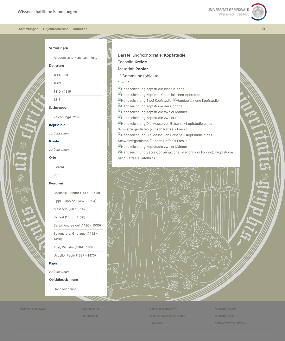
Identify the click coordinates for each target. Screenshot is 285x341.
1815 (57, 100)
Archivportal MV (225, 308)
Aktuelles (80, 29)
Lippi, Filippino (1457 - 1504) (75, 201)
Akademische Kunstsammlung (76, 57)
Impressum (90, 315)
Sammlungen (29, 29)
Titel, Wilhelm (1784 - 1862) (74, 247)
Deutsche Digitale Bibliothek (167, 315)
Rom (57, 175)
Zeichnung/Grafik (66, 117)
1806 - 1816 (62, 75)
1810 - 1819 (62, 91)
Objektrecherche (56, 29)
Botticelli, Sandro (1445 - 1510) (77, 193)
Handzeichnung (65, 289)
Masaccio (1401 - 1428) (71, 209)
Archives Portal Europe (230, 323)
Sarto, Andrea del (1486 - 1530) (77, 225)
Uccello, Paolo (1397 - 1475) (75, 255)
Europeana (156, 323)
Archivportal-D (224, 315)
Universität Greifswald (31, 308)
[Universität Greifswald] (198, 12)
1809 (57, 83)
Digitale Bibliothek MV (163, 308)
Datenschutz (91, 308)
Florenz (59, 167)
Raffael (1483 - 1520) (69, 217)
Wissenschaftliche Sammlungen (47, 12)
